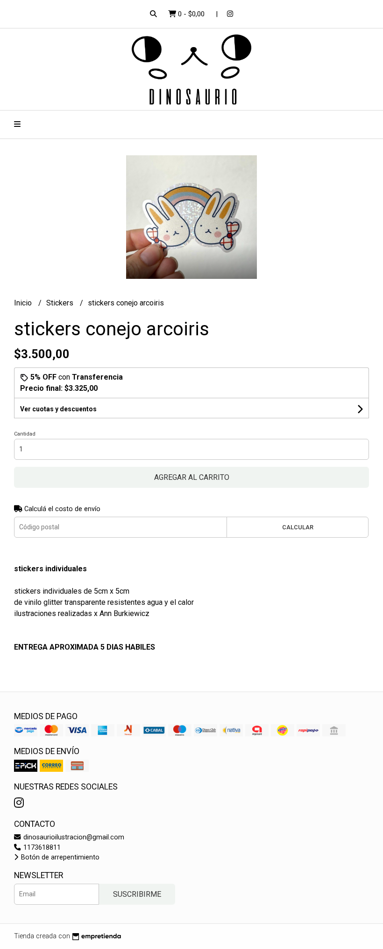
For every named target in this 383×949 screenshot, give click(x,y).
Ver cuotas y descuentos (58, 409)
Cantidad (24, 434)
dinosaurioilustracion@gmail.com (72, 837)
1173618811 (41, 848)
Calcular (297, 527)
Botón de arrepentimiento (59, 857)
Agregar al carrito (191, 477)
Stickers (60, 302)
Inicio (24, 302)
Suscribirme (137, 894)
